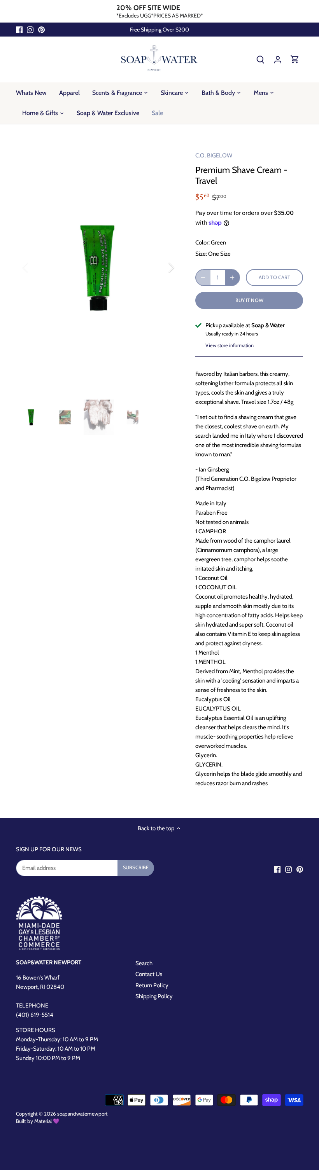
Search (143, 963)
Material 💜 (47, 1121)
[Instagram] (30, 30)
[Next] (161, 267)
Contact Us (148, 974)
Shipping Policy (154, 996)
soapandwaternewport (82, 1114)
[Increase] (232, 277)
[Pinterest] (41, 30)
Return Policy (151, 985)
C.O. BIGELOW (213, 155)
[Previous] (35, 267)
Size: (201, 253)
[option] (98, 267)
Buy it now (249, 300)
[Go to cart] (295, 59)
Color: (202, 242)
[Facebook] (19, 30)
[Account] (277, 59)
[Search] (260, 59)
